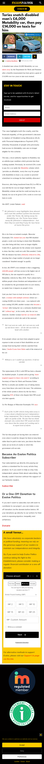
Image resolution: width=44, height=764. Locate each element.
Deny (22, 751)
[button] (41, 735)
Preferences (22, 757)
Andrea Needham (12, 61)
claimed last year (19, 238)
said (23, 204)
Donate (6, 525)
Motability (24, 168)
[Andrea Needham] (3, 61)
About (28, 761)
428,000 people (7, 271)
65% (11, 395)
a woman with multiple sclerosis (17, 298)
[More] (34, 56)
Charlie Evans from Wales (16, 349)
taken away (6, 69)
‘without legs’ (10, 311)
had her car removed (28, 315)
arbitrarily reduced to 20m (30, 255)
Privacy (23, 761)
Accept (22, 745)
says (35, 404)
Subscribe (7, 486)
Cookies (16, 761)
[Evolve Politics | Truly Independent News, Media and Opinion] (22, 2)
